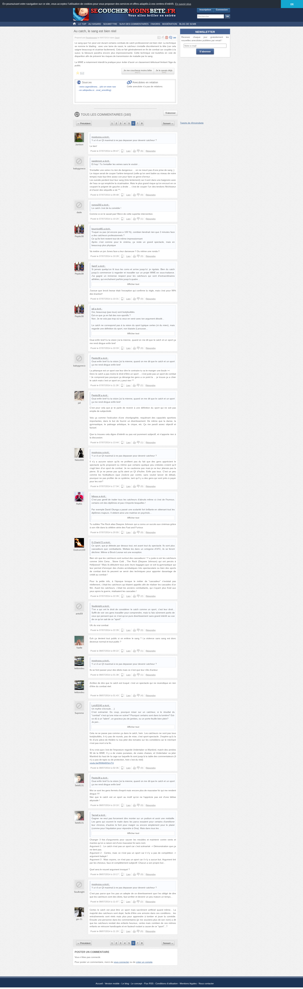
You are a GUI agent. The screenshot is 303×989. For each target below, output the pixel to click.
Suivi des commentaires (134, 24)
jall (93, 308)
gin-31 (79, 919)
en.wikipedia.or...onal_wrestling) (95, 90)
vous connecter (121, 962)
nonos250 (96, 204)
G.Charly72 (97, 542)
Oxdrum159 (79, 550)
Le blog (125, 983)
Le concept (136, 983)
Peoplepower (91, 38)
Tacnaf (95, 815)
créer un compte (144, 962)
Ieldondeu (79, 668)
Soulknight (97, 606)
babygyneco (79, 168)
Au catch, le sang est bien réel (95, 31)
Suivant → (168, 123)
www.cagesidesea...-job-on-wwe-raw (97, 86)
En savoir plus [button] (183, 4)
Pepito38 (79, 236)
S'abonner (170, 113)
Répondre (151, 151)
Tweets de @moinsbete (192, 123)
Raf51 (79, 504)
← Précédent (83, 123)
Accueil (99, 983)
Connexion (222, 9)
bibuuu (95, 496)
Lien (128, 151)
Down (138, 151)
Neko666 (79, 460)
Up (134, 151)
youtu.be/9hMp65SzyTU (102, 763)
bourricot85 (97, 228)
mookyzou (97, 137)
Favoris (155, 24)
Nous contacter (206, 983)
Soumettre (110, 24)
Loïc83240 (97, 705)
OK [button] (292, 4)
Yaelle (79, 647)
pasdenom (97, 161)
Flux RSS (148, 983)
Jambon (79, 144)
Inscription (205, 9)
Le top (82, 24)
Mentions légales (188, 983)
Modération (169, 24)
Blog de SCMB (187, 24)
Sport (117, 38)
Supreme (79, 713)
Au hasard (94, 24)
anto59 (79, 613)
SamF (95, 266)
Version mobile (112, 983)
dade (79, 212)
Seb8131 (79, 785)
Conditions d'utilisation (166, 983)
